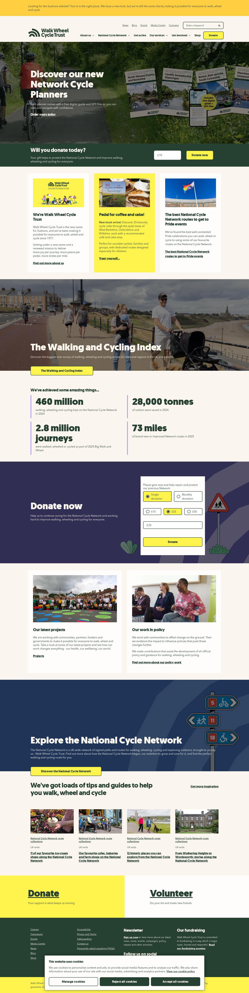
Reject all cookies (124, 982)
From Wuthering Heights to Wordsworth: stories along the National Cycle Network (196, 857)
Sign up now (131, 937)
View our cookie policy (181, 971)
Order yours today (43, 114)
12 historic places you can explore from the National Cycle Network (148, 857)
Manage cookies (73, 982)
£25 (174, 511)
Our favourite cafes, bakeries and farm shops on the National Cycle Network (100, 857)
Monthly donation (187, 496)
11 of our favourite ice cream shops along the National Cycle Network (51, 857)
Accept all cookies (175, 982)
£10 (153, 511)
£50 (194, 511)
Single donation (156, 496)
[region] (124, 974)
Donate (173, 542)
